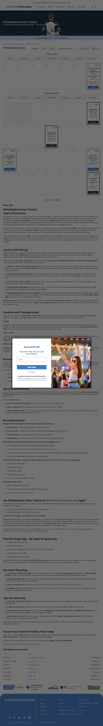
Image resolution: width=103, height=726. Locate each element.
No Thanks (32, 372)
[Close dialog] (88, 340)
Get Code (32, 367)
